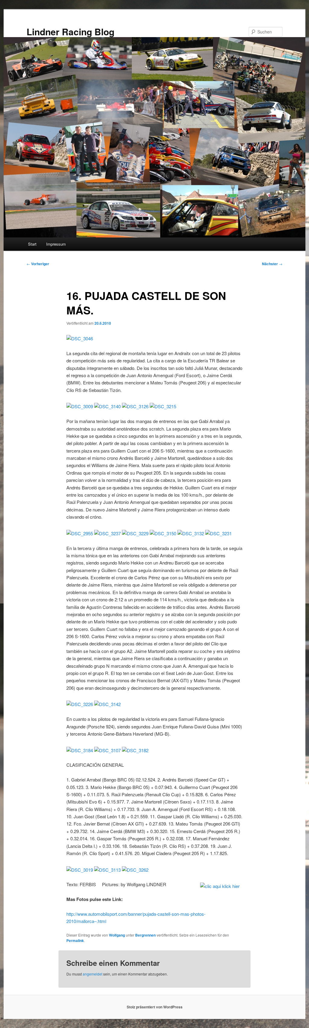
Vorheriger (38, 263)
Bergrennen (145, 935)
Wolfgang (117, 935)
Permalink (75, 940)
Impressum (56, 244)
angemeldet (92, 973)
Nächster (272, 263)
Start (32, 244)
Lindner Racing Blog (70, 31)
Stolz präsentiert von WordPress (155, 1007)
